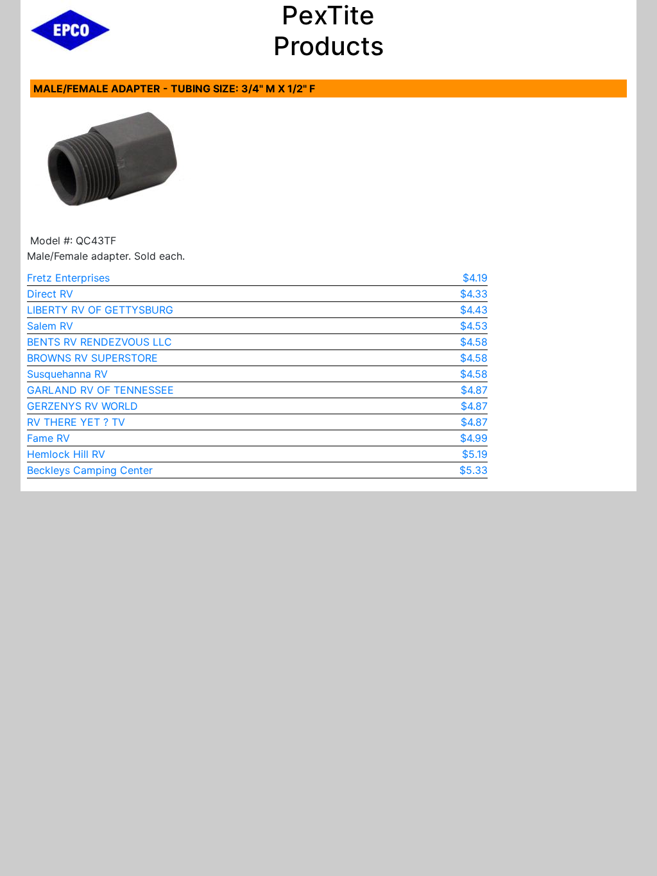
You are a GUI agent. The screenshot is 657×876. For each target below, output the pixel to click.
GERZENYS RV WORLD (82, 406)
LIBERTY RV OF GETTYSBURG (100, 309)
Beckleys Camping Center (90, 470)
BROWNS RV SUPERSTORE (92, 357)
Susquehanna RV (67, 373)
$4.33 (474, 293)
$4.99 (474, 438)
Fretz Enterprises (68, 277)
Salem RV (50, 325)
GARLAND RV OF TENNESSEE (100, 389)
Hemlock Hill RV (66, 454)
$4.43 (474, 309)
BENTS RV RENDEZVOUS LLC (99, 341)
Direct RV (50, 293)
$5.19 (475, 454)
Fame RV (48, 438)
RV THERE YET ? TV (76, 422)
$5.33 (473, 470)
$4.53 (474, 325)
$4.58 (474, 341)
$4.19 (475, 277)
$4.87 (474, 389)
